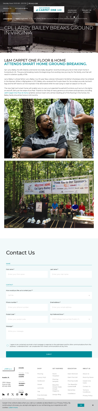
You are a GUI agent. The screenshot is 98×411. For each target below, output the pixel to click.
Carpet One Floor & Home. (16, 399)
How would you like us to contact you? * (19, 290)
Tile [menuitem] (38, 391)
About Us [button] (19, 19)
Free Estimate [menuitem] (42, 395)
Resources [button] (7, 19)
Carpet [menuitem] (39, 384)
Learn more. (13, 407)
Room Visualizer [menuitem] (55, 375)
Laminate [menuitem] (40, 388)
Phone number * (11, 302)
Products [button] (7, 8)
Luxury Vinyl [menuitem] (41, 377)
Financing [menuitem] (40, 398)
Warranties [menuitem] (71, 390)
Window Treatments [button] (12, 14)
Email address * (55, 302)
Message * (9, 326)
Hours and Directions (72, 11)
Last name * (54, 269)
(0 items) (74, 17)
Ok (81, 405)
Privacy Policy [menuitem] (87, 395)
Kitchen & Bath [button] (21, 8)
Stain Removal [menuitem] (73, 374)
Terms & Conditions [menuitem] (86, 391)
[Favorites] (71, 17)
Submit (49, 354)
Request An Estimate (86, 11)
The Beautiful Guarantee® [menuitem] (72, 385)
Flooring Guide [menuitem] (73, 381)
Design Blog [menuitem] (56, 394)
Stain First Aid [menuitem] (72, 377)
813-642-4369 (33, 3)
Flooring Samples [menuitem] (55, 380)
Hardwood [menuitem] (41, 381)
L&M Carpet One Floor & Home (16, 93)
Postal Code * (10, 314)
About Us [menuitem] (86, 374)
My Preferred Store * (57, 314)
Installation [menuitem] (72, 393)
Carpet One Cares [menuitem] (87, 382)
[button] (67, 17)
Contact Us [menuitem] (86, 386)
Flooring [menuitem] (40, 374)
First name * (10, 269)
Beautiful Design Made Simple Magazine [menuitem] (57, 388)
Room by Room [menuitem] (88, 377)
